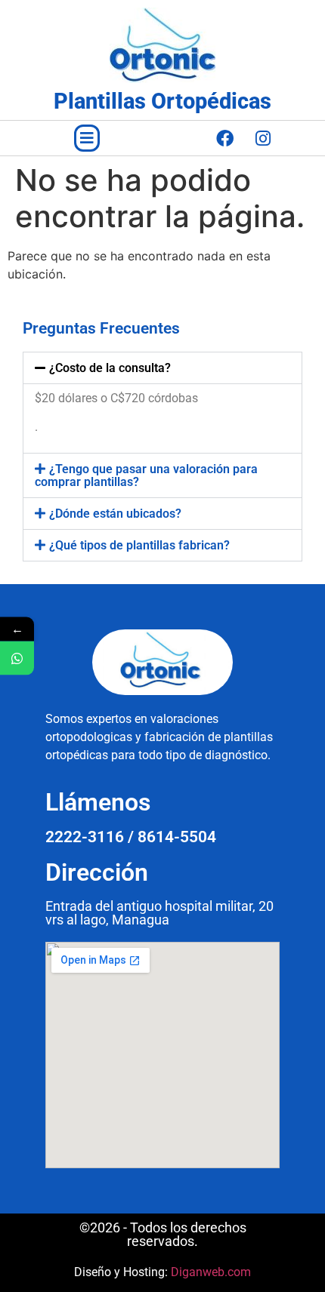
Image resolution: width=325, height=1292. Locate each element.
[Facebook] (224, 138)
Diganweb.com (211, 1272)
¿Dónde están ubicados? (115, 513)
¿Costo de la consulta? (110, 368)
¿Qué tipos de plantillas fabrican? (139, 545)
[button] (87, 138)
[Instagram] (263, 138)
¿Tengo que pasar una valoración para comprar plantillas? (146, 475)
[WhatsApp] (17, 658)
